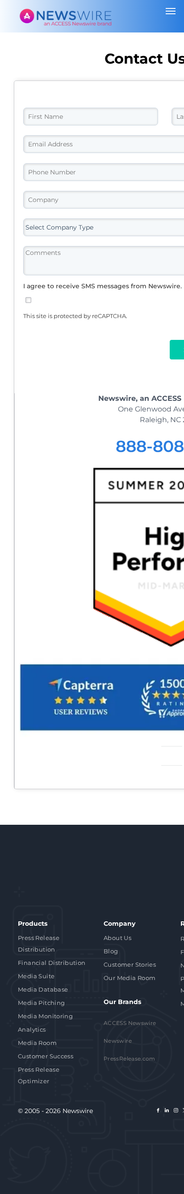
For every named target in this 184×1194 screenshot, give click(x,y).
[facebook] (158, 1111)
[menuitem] (54, 944)
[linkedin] (167, 1111)
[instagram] (176, 1111)
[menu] (171, 11)
